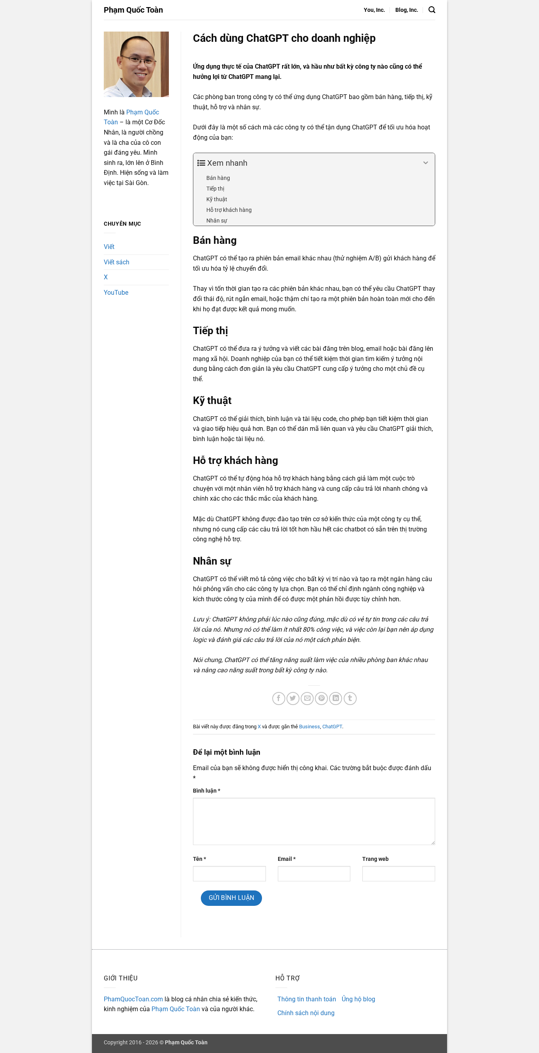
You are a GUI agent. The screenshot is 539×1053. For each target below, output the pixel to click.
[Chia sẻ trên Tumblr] (350, 698)
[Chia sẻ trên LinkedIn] (335, 698)
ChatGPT (332, 726)
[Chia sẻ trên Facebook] (278, 698)
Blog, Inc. (406, 10)
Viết (109, 247)
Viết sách (116, 262)
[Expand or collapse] (426, 163)
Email (287, 859)
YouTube (116, 292)
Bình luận (206, 790)
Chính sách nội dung (306, 1013)
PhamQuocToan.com (133, 999)
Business (309, 726)
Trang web (375, 859)
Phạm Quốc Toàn (133, 10)
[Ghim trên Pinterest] (321, 698)
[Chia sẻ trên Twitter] (292, 698)
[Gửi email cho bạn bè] (307, 698)
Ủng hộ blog (358, 999)
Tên (199, 859)
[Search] (432, 10)
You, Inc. (374, 10)
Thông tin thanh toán (306, 999)
